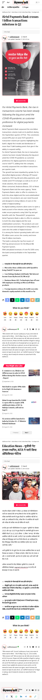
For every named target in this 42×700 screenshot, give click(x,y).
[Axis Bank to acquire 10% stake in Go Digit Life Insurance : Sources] (34, 388)
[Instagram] (36, 329)
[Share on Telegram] (25, 696)
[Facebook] (27, 329)
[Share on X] (11, 696)
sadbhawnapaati (14, 37)
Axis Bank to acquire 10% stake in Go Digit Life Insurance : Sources (14, 389)
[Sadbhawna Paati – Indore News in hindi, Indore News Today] (10, 690)
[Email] (30, 696)
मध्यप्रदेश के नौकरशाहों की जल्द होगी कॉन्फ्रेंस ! (18, 264)
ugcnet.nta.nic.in (21, 567)
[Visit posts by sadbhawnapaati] (4, 329)
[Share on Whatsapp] (16, 696)
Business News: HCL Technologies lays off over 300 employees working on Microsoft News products (20, 282)
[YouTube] (33, 329)
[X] (30, 329)
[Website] (25, 329)
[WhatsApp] (39, 329)
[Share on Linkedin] (21, 696)
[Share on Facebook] (7, 696)
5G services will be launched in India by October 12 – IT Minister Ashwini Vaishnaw (14, 421)
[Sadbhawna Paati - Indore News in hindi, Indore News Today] (21, 2)
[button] (4, 2)
